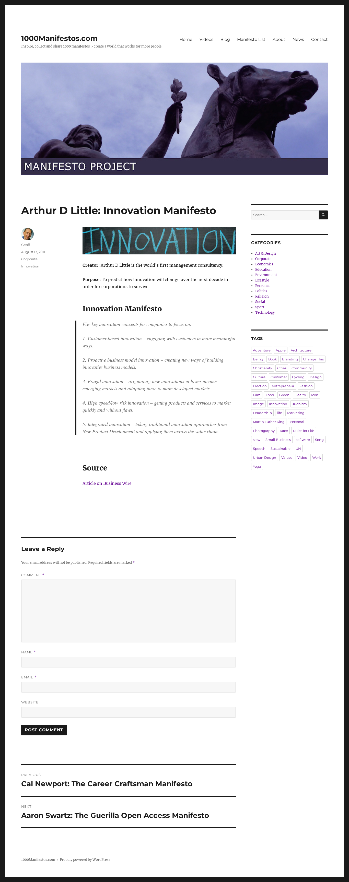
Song (319, 440)
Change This (313, 359)
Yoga (257, 466)
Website (30, 702)
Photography (264, 431)
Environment (266, 275)
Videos (206, 39)
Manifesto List (251, 39)
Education (263, 269)
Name (28, 652)
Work (316, 457)
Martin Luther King (269, 422)
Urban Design (264, 457)
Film (257, 395)
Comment (32, 575)
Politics (261, 291)
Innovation (30, 266)
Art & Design (265, 253)
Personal (262, 286)
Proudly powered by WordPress (85, 859)
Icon (314, 395)
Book (272, 359)
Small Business (278, 440)
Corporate (29, 259)
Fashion (306, 386)
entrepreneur (283, 386)
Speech (259, 448)
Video (302, 457)
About (279, 39)
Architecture (301, 350)
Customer (279, 377)
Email (29, 677)
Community (302, 368)
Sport (259, 307)
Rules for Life (303, 431)
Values (286, 457)
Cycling (298, 377)
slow (256, 440)
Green (284, 395)
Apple (281, 350)
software (303, 440)
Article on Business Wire (107, 483)
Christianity (262, 368)
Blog (225, 39)
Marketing (296, 413)
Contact (319, 39)
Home (186, 39)
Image (258, 404)
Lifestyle (262, 280)
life (279, 413)
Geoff (25, 245)
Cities (281, 368)
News (298, 39)
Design (316, 377)
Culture (259, 377)
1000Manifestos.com (59, 38)
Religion (262, 296)
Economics (264, 264)
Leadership (262, 413)
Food (270, 395)
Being (258, 359)
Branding (290, 359)
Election (260, 386)
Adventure (262, 350)
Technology (265, 312)
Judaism (299, 404)
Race (284, 431)
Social (260, 302)
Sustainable (280, 448)
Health (300, 395)
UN (298, 448)
